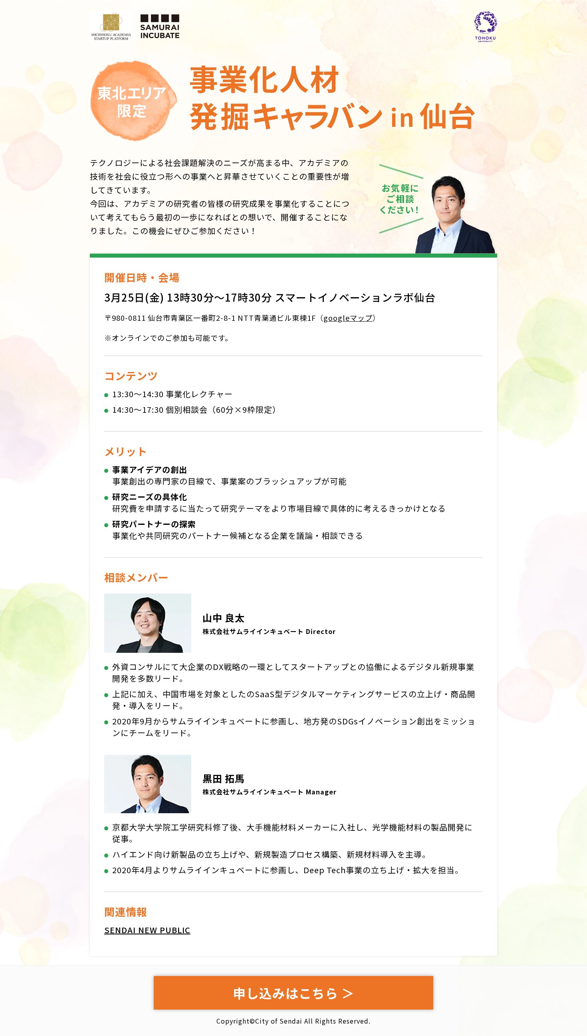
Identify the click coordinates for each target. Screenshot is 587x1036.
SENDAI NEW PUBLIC (147, 930)
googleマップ (348, 317)
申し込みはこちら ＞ (294, 993)
